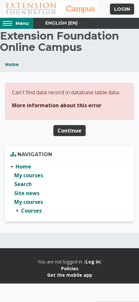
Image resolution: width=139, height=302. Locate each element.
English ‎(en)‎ (61, 23)
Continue (69, 130)
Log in (93, 262)
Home (12, 64)
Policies (69, 268)
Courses (31, 210)
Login (122, 9)
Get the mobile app (69, 275)
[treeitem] (69, 189)
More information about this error (57, 105)
